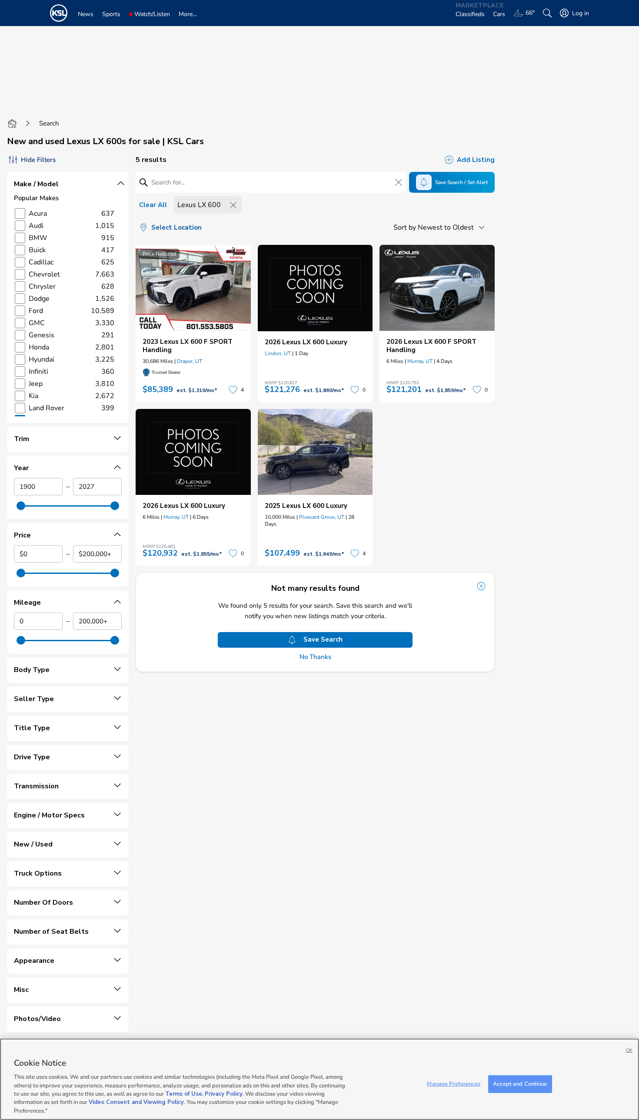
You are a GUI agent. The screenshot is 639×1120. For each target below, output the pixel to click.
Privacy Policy (224, 1094)
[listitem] (193, 323)
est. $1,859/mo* (445, 390)
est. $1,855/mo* (201, 553)
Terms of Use (183, 1094)
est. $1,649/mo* (323, 553)
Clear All (153, 205)
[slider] (21, 505)
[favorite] (233, 390)
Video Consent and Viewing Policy (136, 1103)
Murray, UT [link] (420, 361)
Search (49, 123)
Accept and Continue (520, 1083)
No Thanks (315, 657)
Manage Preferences (453, 1083)
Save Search (323, 639)
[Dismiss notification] (481, 586)
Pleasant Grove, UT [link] (321, 517)
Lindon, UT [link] (278, 353)
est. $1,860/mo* (323, 390)
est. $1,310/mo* (196, 390)
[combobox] (440, 227)
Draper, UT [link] (189, 361)
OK (629, 1050)
